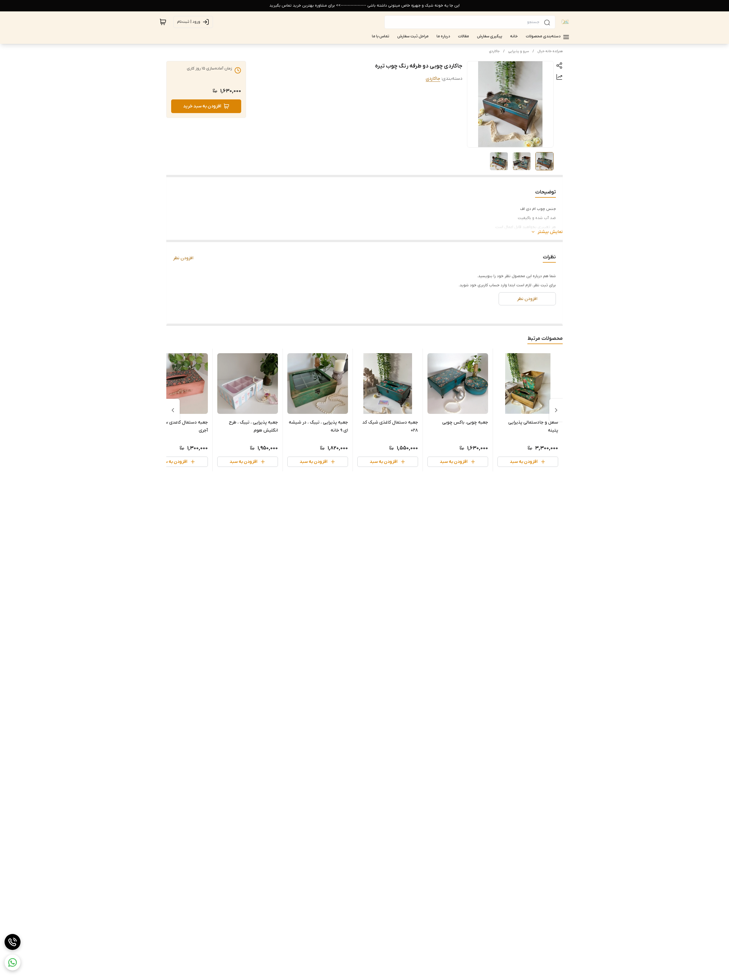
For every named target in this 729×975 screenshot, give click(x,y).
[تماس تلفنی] (13, 942)
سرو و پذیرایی (518, 51)
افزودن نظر (183, 258)
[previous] (556, 410)
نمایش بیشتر (550, 232)
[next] (173, 410)
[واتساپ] (13, 962)
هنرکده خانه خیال (550, 51)
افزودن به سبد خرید (202, 106)
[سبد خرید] (162, 22)
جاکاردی (494, 51)
